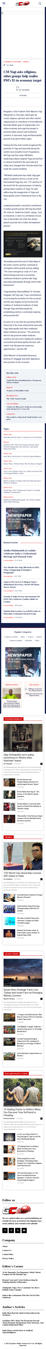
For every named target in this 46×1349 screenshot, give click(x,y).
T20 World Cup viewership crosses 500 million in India (22, 874)
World (20, 445)
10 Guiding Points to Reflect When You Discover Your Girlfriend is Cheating (22, 1112)
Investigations (27, 428)
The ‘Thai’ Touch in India (16, 399)
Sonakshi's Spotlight (23, 437)
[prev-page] (5, 827)
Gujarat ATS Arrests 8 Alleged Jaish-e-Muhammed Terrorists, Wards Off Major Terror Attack (22, 584)
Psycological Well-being (11, 1105)
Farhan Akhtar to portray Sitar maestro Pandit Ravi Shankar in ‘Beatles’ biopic (29, 806)
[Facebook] (18, 102)
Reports (9, 387)
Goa (24, 420)
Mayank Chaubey (9, 999)
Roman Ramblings (23, 435)
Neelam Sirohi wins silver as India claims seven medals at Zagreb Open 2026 (28, 932)
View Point (32, 443)
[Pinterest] (29, 102)
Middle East (16, 430)
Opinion (31, 430)
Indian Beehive (25, 426)
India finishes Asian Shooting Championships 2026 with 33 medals (28, 908)
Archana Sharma (9, 1118)
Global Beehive (15, 420)
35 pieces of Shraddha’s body (17, 391)
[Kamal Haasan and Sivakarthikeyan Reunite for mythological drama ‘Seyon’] (9, 782)
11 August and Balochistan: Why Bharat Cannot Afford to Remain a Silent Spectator (29, 1017)
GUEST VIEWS (11, 954)
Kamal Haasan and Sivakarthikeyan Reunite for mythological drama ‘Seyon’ (28, 782)
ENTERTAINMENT (13, 719)
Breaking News (12, 396)
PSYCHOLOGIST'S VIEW (16, 1074)
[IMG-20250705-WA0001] (23, 244)
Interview (16, 428)
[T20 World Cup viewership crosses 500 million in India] (23, 856)
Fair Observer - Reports (25, 418)
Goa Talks (19, 422)
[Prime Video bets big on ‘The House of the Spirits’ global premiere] (9, 795)
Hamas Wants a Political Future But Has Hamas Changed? (23, 464)
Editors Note (11, 377)
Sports (32, 439)
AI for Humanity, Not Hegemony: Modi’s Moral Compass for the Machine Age (21, 1273)
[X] (24, 102)
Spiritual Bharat (21, 439)
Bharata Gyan (15, 409)
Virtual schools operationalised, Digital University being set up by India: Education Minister (11, 704)
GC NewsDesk (24, 90)
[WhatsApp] (35, 102)
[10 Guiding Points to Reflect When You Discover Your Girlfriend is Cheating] (23, 1092)
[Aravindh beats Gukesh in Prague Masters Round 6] (9, 898)
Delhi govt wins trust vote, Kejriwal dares (34, 694)
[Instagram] (11, 1230)
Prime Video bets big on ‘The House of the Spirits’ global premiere (28, 794)
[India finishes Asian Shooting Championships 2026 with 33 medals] (9, 909)
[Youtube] (24, 1230)
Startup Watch (26, 441)
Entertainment (24, 416)
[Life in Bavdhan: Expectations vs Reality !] (9, 1056)
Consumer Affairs (16, 411)
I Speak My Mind (12, 424)
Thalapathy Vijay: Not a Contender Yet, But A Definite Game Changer (21, 1289)
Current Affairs (12, 62)
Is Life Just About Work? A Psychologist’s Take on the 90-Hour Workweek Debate (29, 1136)
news (24, 430)
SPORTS (8, 837)
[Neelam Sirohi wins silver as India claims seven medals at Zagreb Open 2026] (9, 933)
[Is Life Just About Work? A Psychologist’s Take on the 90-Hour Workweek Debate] (9, 1137)
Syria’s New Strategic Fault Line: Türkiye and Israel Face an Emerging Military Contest (23, 472)
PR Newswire (19, 433)
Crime (27, 411)
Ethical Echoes (8, 497)
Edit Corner (12, 414)
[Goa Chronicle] (23, 3)
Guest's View (30, 422)
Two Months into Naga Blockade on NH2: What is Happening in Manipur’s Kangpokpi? (22, 570)
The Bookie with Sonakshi (16, 443)
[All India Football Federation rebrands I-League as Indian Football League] (9, 921)
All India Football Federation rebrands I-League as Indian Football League (28, 920)
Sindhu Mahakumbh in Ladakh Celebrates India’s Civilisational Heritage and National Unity (20, 553)
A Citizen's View (24, 407)
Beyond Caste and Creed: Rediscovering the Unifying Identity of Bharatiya (20, 1281)
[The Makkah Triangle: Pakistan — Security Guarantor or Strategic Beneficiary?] (9, 1030)
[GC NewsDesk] (23, 87)
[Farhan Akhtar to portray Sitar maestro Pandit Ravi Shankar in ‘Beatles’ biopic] (9, 807)
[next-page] (8, 827)
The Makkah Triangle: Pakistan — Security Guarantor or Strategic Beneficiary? (29, 1029)
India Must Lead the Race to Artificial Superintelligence (22, 456)
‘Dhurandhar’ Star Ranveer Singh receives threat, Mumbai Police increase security (29, 818)
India (26, 62)
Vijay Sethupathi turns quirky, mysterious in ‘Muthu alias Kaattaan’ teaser (19, 757)
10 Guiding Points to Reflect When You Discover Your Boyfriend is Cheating (28, 1148)
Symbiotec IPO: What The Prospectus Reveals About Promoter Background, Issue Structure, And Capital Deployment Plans (23, 1323)
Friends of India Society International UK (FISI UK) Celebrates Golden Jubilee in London (22, 599)
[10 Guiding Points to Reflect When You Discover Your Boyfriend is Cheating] (9, 1149)
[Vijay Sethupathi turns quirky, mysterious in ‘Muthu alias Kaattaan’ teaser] (23, 738)
